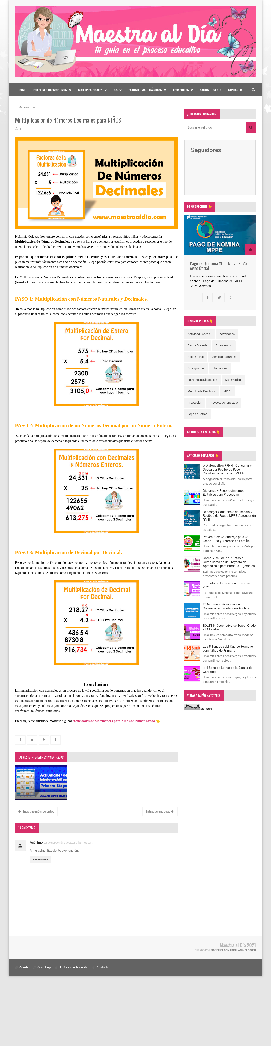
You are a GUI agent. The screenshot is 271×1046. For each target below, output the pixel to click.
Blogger (250, 950)
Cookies (24, 967)
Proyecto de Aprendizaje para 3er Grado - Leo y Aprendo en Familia (226, 539)
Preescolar (195, 402)
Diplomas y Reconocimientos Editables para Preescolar (224, 492)
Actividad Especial (199, 334)
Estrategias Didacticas (202, 379)
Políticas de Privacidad (74, 967)
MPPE (227, 391)
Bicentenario (224, 345)
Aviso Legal (44, 967)
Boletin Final (196, 357)
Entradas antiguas (158, 811)
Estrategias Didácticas (145, 89)
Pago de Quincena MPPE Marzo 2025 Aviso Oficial (218, 266)
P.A (116, 89)
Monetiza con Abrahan (226, 950)
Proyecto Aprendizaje (224, 402)
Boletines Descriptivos (50, 89)
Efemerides (181, 89)
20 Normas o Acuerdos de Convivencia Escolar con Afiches (226, 606)
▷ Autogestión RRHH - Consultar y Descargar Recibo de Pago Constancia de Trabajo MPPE (227, 469)
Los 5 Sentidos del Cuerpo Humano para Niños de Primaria (228, 648)
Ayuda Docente (210, 89)
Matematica (26, 107)
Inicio (22, 89)
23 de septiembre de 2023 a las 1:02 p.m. (68, 842)
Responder (40, 859)
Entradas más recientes (38, 811)
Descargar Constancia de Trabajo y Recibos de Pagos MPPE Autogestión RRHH (229, 516)
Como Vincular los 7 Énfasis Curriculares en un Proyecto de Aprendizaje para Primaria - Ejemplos (229, 562)
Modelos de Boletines (201, 391)
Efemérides (220, 368)
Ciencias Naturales (224, 357)
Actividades (227, 334)
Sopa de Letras (197, 414)
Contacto (235, 89)
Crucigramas (196, 368)
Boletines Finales (90, 89)
